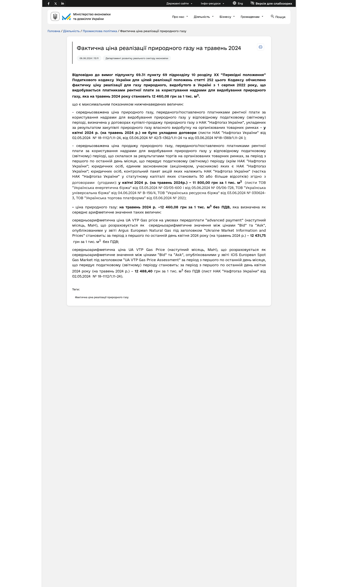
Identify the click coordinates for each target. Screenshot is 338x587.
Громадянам (250, 16)
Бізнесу (226, 16)
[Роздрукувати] (260, 46)
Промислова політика (100, 31)
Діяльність (202, 16)
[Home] (81, 17)
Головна (54, 31)
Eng (240, 3)
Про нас (178, 16)
